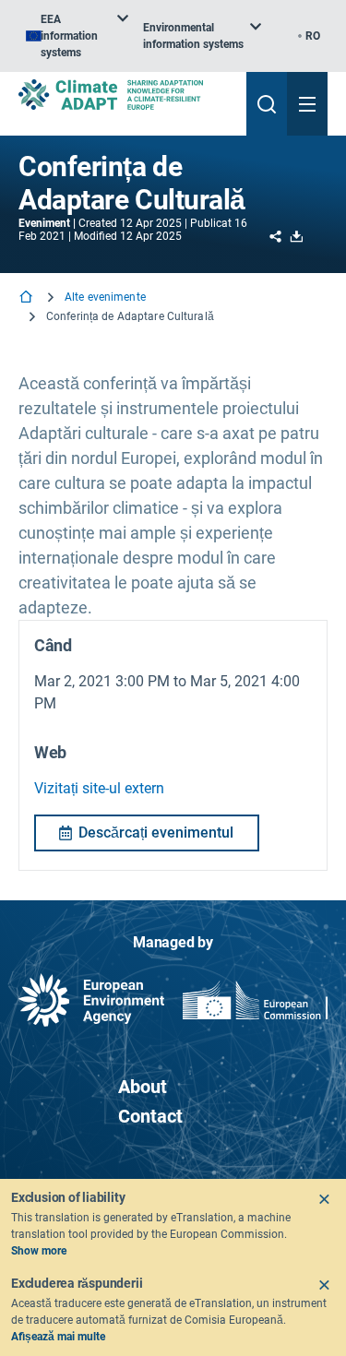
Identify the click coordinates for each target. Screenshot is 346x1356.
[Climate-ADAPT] (125, 94)
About (142, 1087)
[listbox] (77, 36)
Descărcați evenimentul (155, 832)
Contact (150, 1116)
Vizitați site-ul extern (99, 788)
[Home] (27, 298)
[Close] (324, 1199)
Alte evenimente (105, 297)
